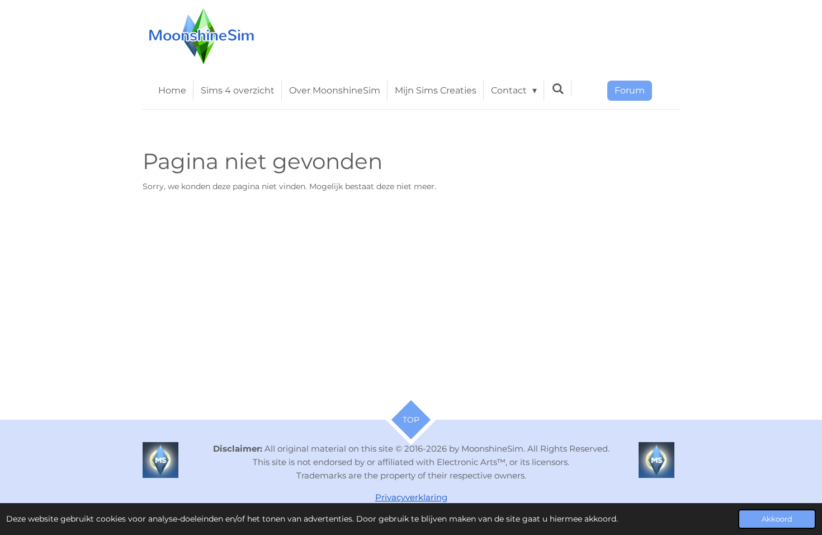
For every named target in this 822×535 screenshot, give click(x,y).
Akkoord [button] (777, 519)
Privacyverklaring (411, 497)
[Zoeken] (557, 89)
